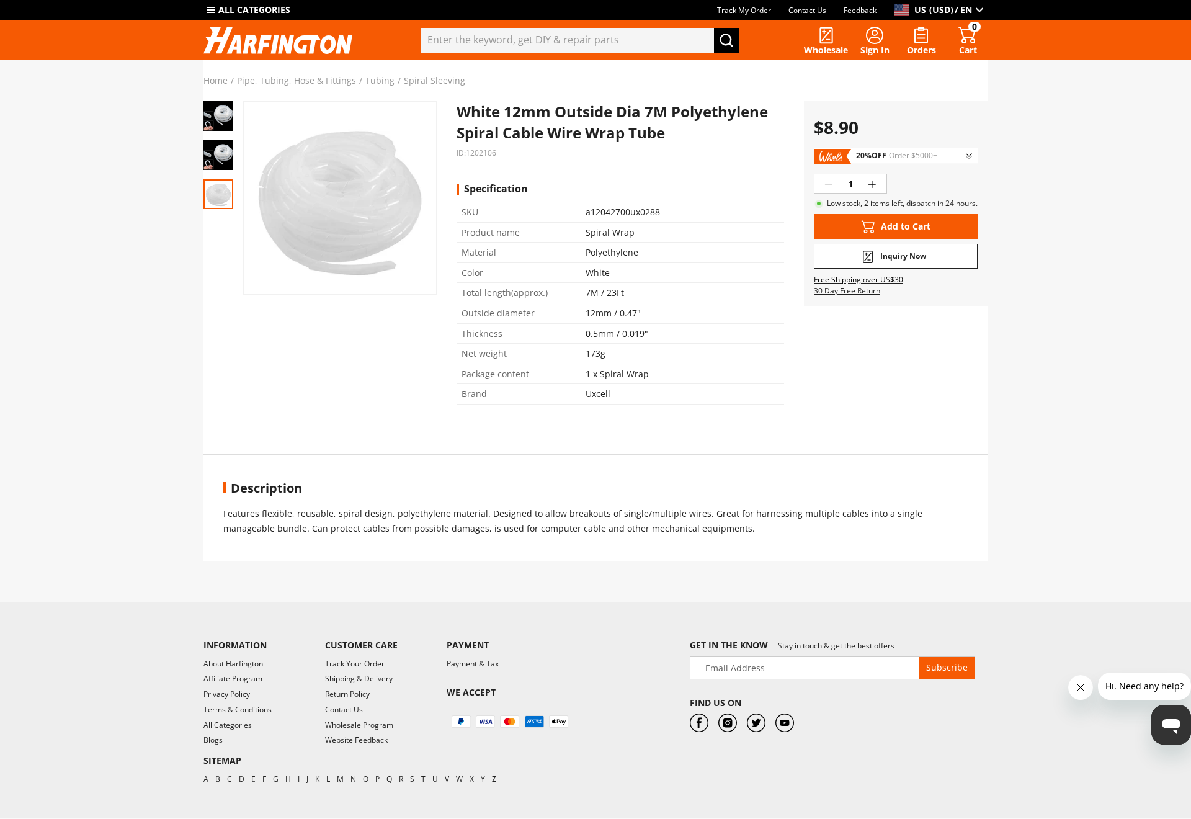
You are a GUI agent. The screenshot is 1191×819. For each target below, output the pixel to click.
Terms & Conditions (237, 709)
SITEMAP (222, 760)
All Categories (227, 725)
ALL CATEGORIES (254, 10)
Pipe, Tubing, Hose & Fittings (296, 80)
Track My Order (744, 10)
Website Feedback (356, 740)
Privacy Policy (226, 694)
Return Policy (347, 694)
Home (215, 80)
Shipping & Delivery (359, 678)
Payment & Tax (473, 663)
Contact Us (807, 10)
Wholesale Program (359, 725)
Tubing (380, 80)
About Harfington (233, 663)
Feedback (860, 10)
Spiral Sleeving (434, 80)
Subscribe (947, 667)
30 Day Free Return (847, 291)
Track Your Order (355, 663)
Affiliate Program (232, 678)
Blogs (213, 740)
